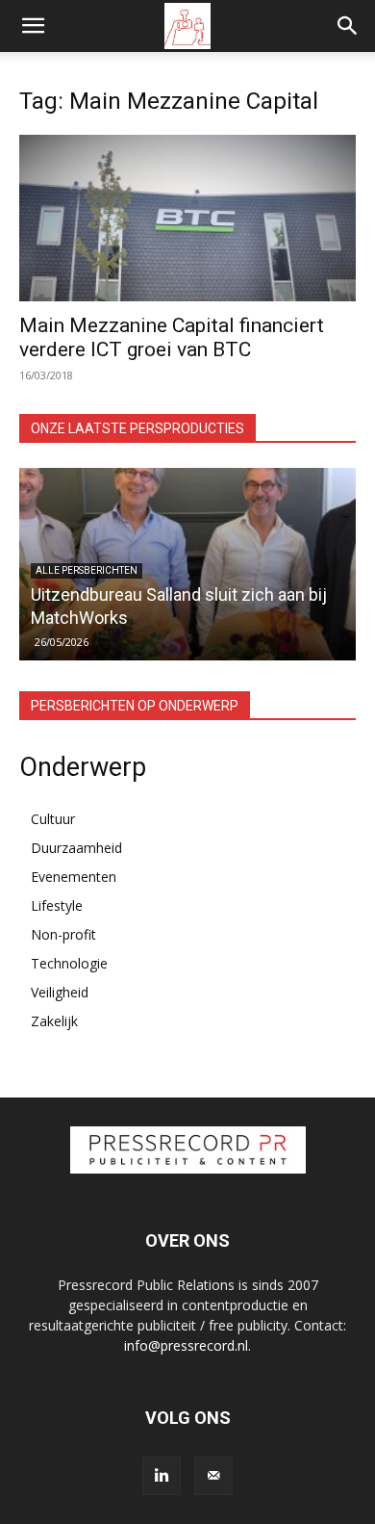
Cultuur (53, 819)
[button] (32, 26)
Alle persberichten (87, 570)
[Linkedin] (161, 1476)
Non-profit (63, 934)
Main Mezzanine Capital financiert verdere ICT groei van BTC (171, 337)
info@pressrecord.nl (186, 1345)
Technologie (69, 963)
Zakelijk (54, 1021)
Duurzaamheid (76, 848)
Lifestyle (57, 905)
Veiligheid (59, 992)
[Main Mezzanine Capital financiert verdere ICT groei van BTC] (187, 218)
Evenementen (73, 876)
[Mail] (213, 1476)
